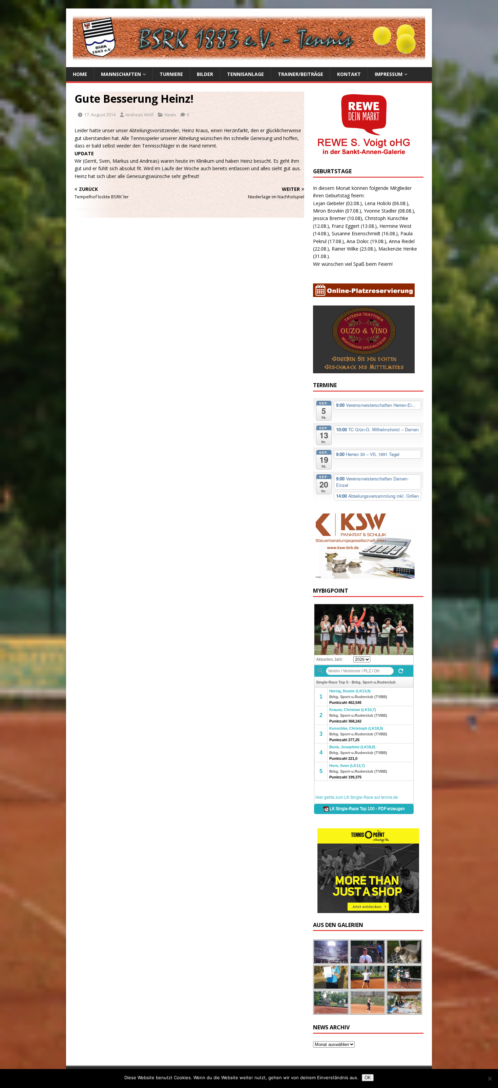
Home (80, 74)
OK (368, 1077)
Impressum (388, 74)
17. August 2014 (100, 115)
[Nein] (489, 1078)
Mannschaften (121, 74)
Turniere (171, 74)
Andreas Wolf (139, 115)
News (170, 115)
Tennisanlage (245, 74)
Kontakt (349, 74)
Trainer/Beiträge (300, 74)
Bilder (205, 74)
